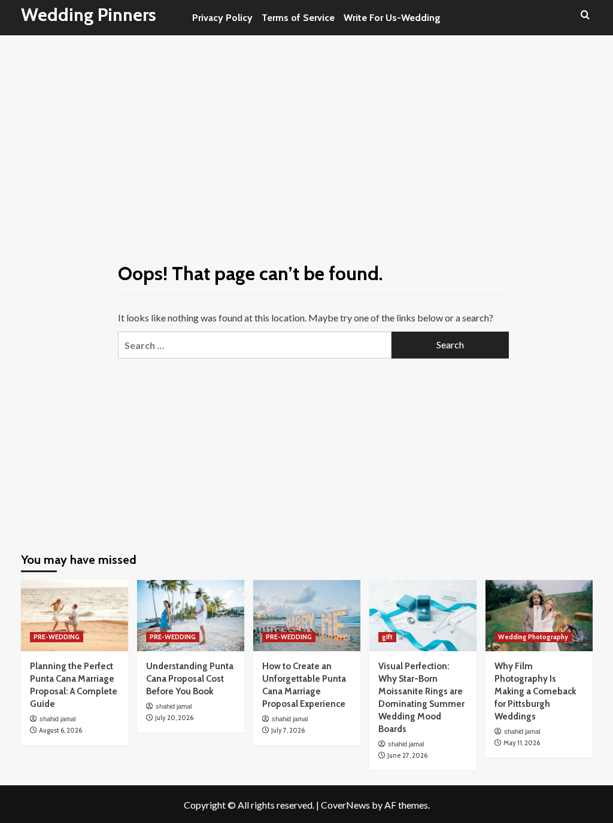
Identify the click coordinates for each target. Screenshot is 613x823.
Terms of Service (298, 17)
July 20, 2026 (174, 717)
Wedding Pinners (88, 15)
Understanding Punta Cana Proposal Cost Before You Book (189, 679)
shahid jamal (57, 718)
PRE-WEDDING (57, 637)
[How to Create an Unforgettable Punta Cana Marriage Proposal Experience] (306, 615)
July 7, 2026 (288, 730)
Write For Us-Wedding (392, 17)
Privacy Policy (222, 17)
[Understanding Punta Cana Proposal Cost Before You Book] (190, 615)
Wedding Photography (533, 637)
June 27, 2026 (407, 755)
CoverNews (345, 804)
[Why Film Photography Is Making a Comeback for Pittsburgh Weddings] (539, 615)
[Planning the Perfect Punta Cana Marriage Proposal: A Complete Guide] (74, 615)
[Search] (585, 15)
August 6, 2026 (60, 730)
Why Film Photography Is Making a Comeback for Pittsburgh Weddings (535, 691)
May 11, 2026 (521, 743)
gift (387, 637)
